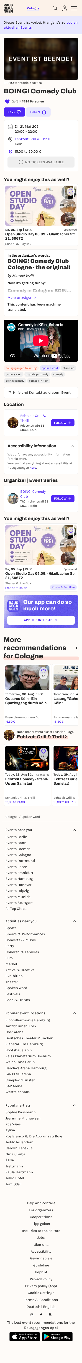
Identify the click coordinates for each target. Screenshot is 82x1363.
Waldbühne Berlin (20, 1062)
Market (11, 964)
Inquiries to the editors (41, 1231)
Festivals (12, 994)
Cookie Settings (41, 1293)
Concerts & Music (20, 940)
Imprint (41, 1272)
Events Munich (18, 897)
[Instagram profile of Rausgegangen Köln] (32, 1314)
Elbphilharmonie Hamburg (27, 1020)
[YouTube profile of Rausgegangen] (50, 1314)
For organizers (41, 1210)
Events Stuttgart (19, 902)
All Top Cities (15, 908)
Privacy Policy (41, 1279)
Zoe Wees (13, 1124)
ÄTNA (9, 1160)
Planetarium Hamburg (24, 1044)
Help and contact (41, 1203)
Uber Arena (14, 1032)
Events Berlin (16, 837)
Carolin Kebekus (19, 1148)
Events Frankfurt (19, 873)
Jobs (41, 1237)
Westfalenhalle (17, 1092)
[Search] (55, 8)
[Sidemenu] (74, 8)
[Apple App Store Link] (24, 1336)
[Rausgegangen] (8, 8)
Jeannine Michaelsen (23, 1118)
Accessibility (41, 1251)
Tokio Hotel (14, 1178)
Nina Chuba (15, 1154)
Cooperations (41, 1217)
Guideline (41, 1265)
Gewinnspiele (41, 1258)
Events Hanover (18, 885)
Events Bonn (15, 843)
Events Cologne (18, 855)
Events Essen (16, 867)
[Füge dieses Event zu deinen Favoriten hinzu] (71, 191)
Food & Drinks (17, 1000)
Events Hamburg (19, 878)
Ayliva (10, 1130)
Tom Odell (13, 1184)
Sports (10, 928)
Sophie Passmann (20, 1112)
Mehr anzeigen (20, 297)
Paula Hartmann (19, 1172)
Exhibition (14, 976)
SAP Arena (13, 1086)
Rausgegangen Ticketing (21, 368)
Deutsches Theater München (29, 1038)
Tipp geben (41, 1223)
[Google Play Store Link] (57, 1336)
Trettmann (14, 1166)
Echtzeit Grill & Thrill (32, 139)
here (33, 468)
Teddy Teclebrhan (19, 1142)
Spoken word (50, 368)
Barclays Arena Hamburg (25, 1068)
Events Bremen (18, 849)
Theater (11, 982)
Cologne (11, 817)
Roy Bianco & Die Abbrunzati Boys (34, 1136)
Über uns (41, 1244)
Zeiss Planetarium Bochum (28, 1056)
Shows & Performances (25, 934)
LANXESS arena (18, 1074)
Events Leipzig (17, 890)
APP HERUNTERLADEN (49, 621)
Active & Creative (19, 970)
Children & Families (22, 952)
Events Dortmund (20, 860)
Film (9, 958)
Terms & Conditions (41, 1300)
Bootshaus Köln (18, 1050)
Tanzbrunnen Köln (20, 1026)
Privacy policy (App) (41, 1286)
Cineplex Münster (20, 1080)
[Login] (64, 8)
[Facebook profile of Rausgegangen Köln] (41, 1314)
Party (9, 946)
